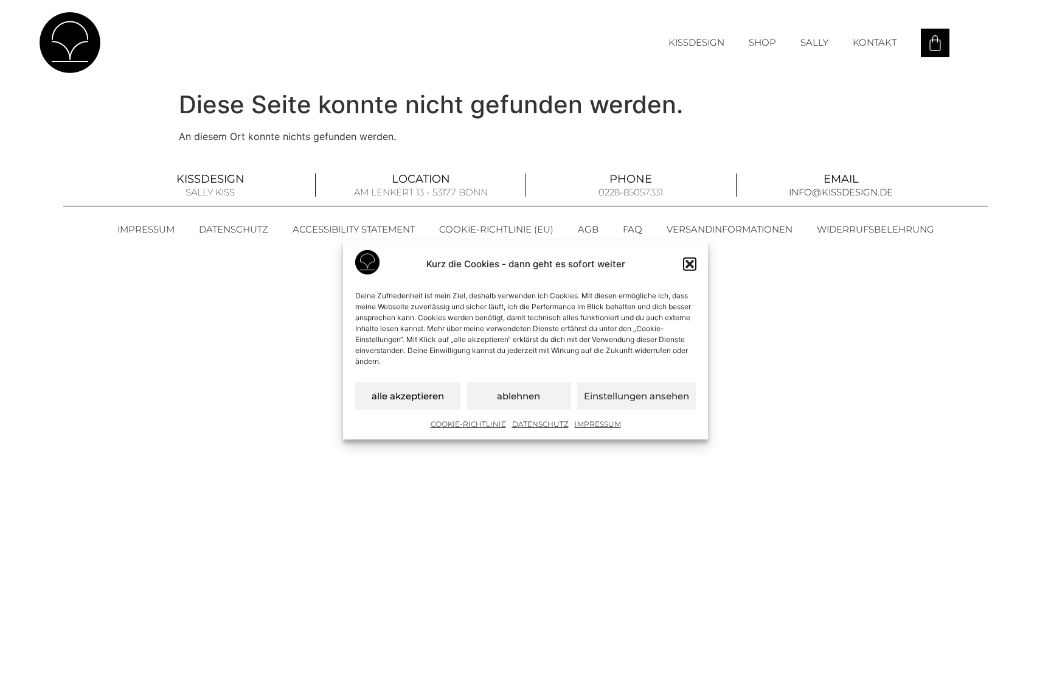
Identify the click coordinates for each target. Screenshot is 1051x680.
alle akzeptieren (408, 395)
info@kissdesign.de (841, 192)
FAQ (632, 229)
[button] (690, 264)
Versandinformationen (730, 229)
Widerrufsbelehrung (875, 229)
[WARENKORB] (935, 43)
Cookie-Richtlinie (468, 424)
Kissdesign (696, 42)
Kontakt (875, 42)
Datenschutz (540, 424)
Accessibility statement (354, 229)
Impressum (598, 424)
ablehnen (518, 395)
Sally (814, 42)
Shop (762, 42)
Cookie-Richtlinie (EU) (496, 229)
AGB (588, 229)
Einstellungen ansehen (636, 395)
